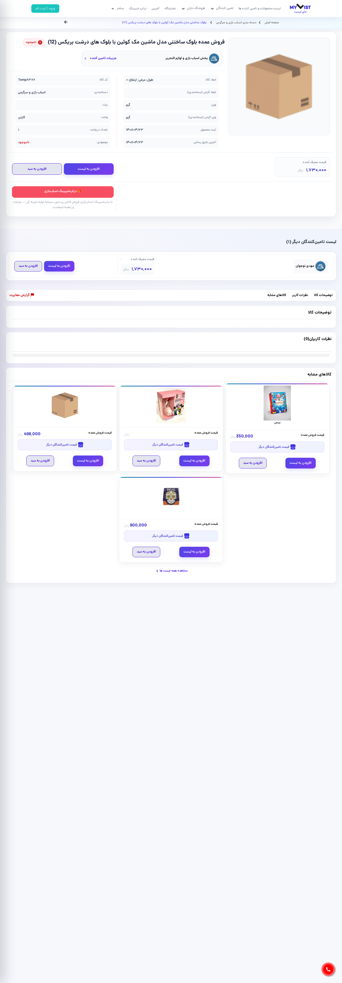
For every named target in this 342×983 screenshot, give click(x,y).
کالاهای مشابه (276, 295)
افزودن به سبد (37, 169)
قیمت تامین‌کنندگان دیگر (274, 447)
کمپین (155, 8)
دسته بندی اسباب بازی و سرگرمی (235, 22)
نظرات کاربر (300, 295)
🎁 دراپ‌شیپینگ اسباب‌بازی (62, 191)
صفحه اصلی (272, 22)
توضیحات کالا (323, 295)
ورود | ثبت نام (45, 8)
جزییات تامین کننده (103, 58)
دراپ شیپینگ (137, 8)
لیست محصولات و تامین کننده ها (260, 8)
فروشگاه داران (196, 8)
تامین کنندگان (225, 8)
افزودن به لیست (89, 169)
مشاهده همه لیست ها (174, 570)
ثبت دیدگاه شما (20, 342)
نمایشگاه (170, 8)
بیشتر (120, 8)
